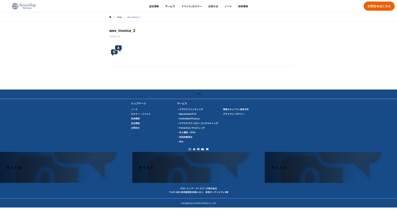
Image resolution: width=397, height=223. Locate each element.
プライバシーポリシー (234, 114)
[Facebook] (198, 149)
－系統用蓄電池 (184, 137)
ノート (228, 6)
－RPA (180, 141)
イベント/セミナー (191, 6)
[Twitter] (194, 149)
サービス (170, 6)
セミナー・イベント (141, 114)
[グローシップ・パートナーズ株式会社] (24, 6)
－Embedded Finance (188, 118)
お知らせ (213, 6)
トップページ (138, 103)
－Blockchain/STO (186, 114)
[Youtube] (202, 149)
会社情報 (154, 6)
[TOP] (198, 94)
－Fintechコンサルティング (191, 128)
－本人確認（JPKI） (187, 132)
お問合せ (135, 128)
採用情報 (243, 6)
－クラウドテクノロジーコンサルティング (197, 123)
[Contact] (207, 149)
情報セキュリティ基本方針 (236, 109)
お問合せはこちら (379, 6)
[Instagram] (190, 149)
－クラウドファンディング (190, 109)
